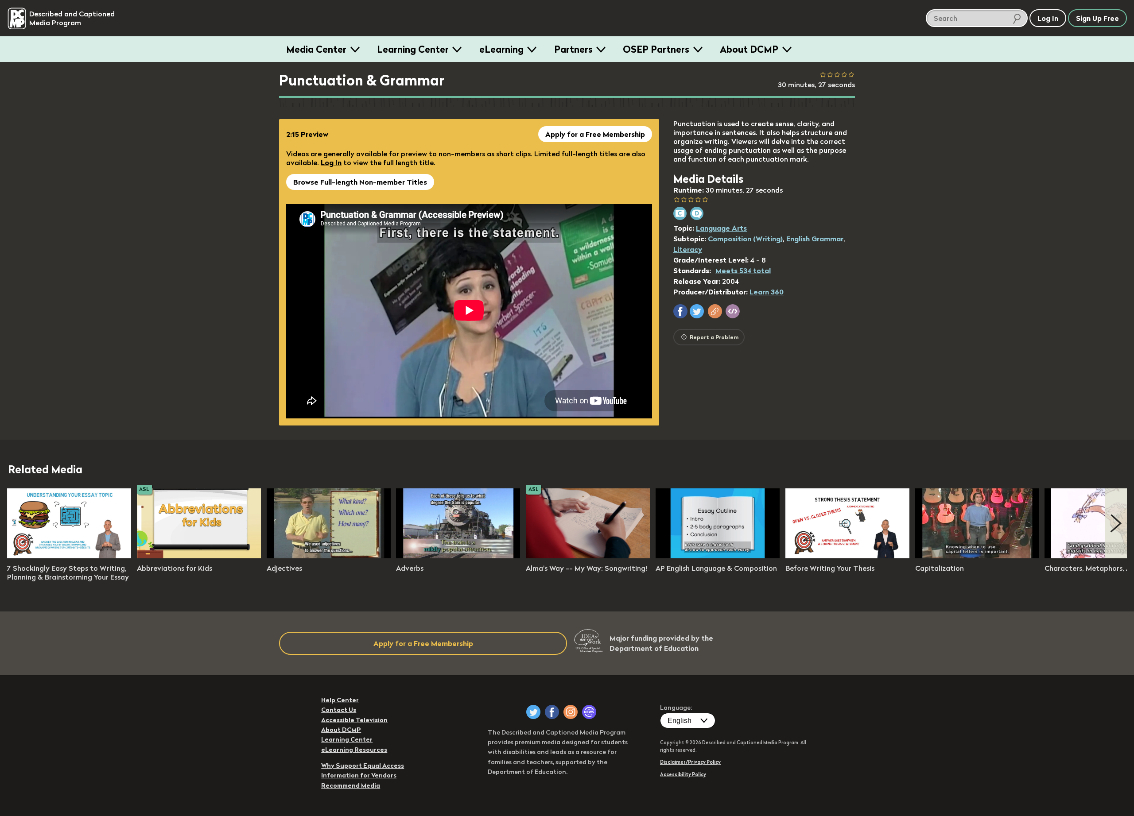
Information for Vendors (358, 775)
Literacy (687, 249)
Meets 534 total (743, 270)
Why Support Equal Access (362, 766)
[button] (680, 311)
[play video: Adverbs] (458, 555)
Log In (331, 162)
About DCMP (749, 49)
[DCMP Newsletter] (589, 712)
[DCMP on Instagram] (570, 712)
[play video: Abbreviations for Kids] (199, 555)
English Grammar (814, 238)
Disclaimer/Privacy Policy (690, 762)
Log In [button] (1047, 18)
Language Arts (721, 228)
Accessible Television (354, 720)
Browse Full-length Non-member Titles (360, 182)
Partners (573, 49)
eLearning (501, 49)
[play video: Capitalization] (977, 555)
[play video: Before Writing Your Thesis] (847, 555)
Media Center (316, 49)
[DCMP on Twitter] (533, 712)
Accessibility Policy (683, 774)
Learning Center (413, 49)
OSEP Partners (656, 49)
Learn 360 (767, 291)
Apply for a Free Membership (595, 134)
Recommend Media (350, 785)
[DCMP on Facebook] (552, 712)
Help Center (340, 700)
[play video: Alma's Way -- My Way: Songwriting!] (588, 555)
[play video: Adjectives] (329, 555)
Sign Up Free (1097, 18)
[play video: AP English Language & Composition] (718, 555)
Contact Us (338, 710)
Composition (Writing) (745, 238)
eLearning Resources (354, 750)
